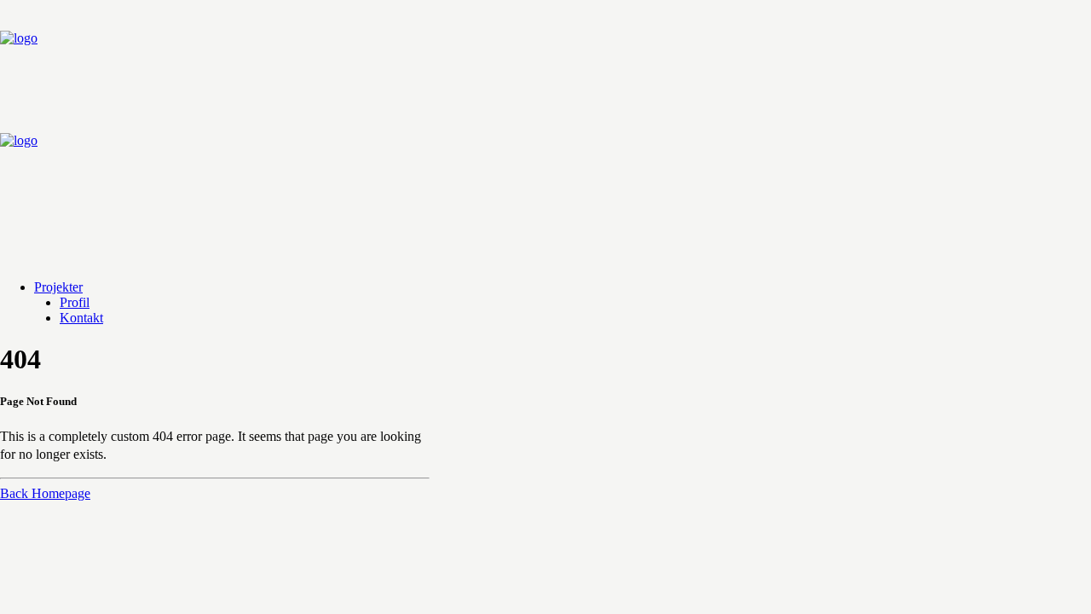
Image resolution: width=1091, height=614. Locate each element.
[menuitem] (562, 287)
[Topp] (545, 133)
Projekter (58, 287)
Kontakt (81, 317)
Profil (74, 302)
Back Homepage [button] (45, 493)
